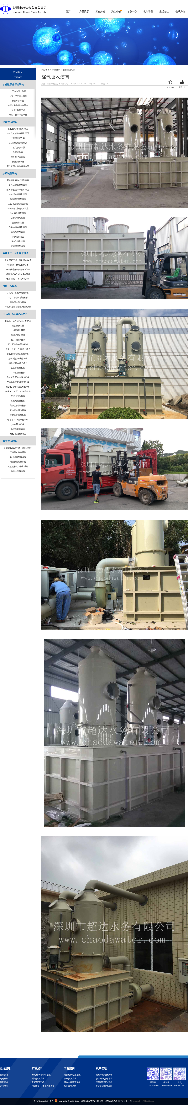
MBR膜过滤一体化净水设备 (17, 269)
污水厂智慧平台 (18, 110)
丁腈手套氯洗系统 (18, 452)
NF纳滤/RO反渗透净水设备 (18, 274)
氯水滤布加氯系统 (18, 457)
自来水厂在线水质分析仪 (18, 293)
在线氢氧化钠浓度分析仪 (18, 382)
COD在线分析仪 (18, 373)
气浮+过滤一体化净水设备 (18, 279)
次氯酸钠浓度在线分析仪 (18, 354)
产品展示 (84, 11)
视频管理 (148, 11)
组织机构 (4, 1082)
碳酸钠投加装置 (18, 218)
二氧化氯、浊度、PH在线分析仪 (18, 391)
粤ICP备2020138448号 (43, 1101)
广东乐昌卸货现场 (104, 1086)
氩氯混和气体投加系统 (18, 466)
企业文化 (4, 1086)
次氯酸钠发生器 (18, 138)
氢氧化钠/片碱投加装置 (17, 208)
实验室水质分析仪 (18, 302)
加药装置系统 (10, 173)
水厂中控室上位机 (18, 91)
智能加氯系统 (18, 162)
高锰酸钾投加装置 (18, 199)
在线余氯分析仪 (18, 401)
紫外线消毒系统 (18, 157)
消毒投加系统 (10, 122)
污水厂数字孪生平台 (18, 115)
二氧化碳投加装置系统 (18, 204)
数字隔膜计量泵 (18, 340)
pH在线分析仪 (17, 424)
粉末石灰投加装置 (18, 213)
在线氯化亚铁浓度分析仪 (18, 377)
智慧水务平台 (18, 101)
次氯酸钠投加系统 (72, 1075)
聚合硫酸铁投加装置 (18, 185)
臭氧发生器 (18, 152)
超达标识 (4, 1079)
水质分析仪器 (10, 286)
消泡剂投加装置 (18, 241)
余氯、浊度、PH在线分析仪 (18, 349)
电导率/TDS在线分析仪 (17, 420)
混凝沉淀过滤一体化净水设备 (18, 260)
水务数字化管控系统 (13, 84)
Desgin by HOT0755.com (143, 1101)
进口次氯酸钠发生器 (18, 143)
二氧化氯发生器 (18, 147)
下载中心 (132, 11)
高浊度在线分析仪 (18, 405)
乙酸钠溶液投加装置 (18, 227)
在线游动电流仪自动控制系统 (18, 307)
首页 (68, 11)
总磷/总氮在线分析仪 (17, 358)
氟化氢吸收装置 (18, 429)
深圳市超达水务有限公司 (92, 1101)
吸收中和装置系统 (72, 1082)
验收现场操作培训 (104, 1079)
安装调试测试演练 (104, 1082)
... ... (34, 1090)
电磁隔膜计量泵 (18, 335)
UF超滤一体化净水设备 (17, 265)
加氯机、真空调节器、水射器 (18, 321)
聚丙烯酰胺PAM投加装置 (17, 190)
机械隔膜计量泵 (18, 330)
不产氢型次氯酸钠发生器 (18, 166)
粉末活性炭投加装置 (18, 194)
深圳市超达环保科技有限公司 (118, 1101)
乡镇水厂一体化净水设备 (15, 253)
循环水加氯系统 (18, 471)
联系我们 (180, 11)
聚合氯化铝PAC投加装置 (18, 180)
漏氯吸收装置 (18, 326)
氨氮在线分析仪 (18, 368)
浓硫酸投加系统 (18, 246)
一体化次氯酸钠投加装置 (18, 133)
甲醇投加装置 (18, 237)
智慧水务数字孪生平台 (18, 105)
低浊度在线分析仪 (18, 410)
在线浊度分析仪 (18, 396)
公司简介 (4, 1075)
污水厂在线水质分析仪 (18, 297)
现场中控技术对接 (104, 1075)
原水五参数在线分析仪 (18, 344)
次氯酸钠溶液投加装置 (18, 129)
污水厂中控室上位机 (18, 96)
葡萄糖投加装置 (18, 232)
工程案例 (100, 11)
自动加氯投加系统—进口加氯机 (18, 448)
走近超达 (164, 11)
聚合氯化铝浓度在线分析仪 (18, 387)
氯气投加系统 (10, 441)
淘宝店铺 (116, 11)
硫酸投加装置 (18, 223)
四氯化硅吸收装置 (18, 434)
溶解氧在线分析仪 (18, 415)
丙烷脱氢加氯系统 (18, 462)
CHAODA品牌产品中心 (15, 314)
